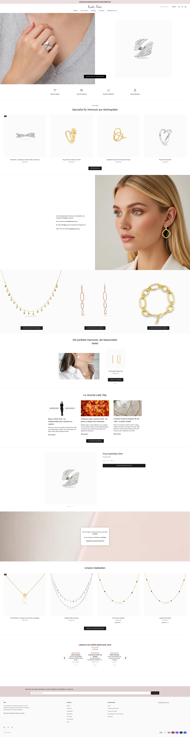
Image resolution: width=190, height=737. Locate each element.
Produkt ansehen (115, 379)
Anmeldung (155, 693)
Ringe (68, 705)
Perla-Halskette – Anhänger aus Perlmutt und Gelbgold (24, 618)
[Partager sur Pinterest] (111, 460)
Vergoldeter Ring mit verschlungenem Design (118, 159)
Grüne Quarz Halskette (118, 618)
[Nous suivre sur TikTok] (12, 727)
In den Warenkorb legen (124, 465)
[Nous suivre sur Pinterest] (8, 727)
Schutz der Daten (112, 711)
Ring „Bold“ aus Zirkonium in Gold (72, 159)
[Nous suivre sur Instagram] (4, 727)
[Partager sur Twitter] (109, 460)
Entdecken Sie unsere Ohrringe (95, 80)
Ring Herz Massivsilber (165, 159)
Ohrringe (69, 708)
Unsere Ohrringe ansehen (95, 328)
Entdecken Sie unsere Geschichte (95, 540)
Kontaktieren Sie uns (112, 10)
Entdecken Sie (95, 168)
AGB (109, 705)
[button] (65, 658)
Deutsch (174, 6)
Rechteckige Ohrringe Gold (115, 371)
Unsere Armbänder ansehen (158, 328)
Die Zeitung (101, 10)
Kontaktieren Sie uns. (74, 228)
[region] (95, 48)
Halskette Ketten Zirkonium (71, 618)
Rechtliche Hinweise (113, 708)
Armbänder (70, 711)
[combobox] (174, 7)
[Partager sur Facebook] (107, 460)
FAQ (68, 722)
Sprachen (110, 716)
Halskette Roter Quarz (165, 618)
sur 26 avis (95, 649)
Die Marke (93, 10)
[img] (95, 647)
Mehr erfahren (52, 434)
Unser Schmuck (84, 10)
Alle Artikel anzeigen (95, 440)
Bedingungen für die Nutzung (115, 714)
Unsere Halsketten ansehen (32, 328)
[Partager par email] (113, 460)
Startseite (75, 10)
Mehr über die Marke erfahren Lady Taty (14, 713)
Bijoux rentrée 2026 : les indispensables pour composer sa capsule (60, 421)
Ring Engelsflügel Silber (113, 454)
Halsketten (69, 714)
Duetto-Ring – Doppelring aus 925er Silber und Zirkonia (24, 159)
